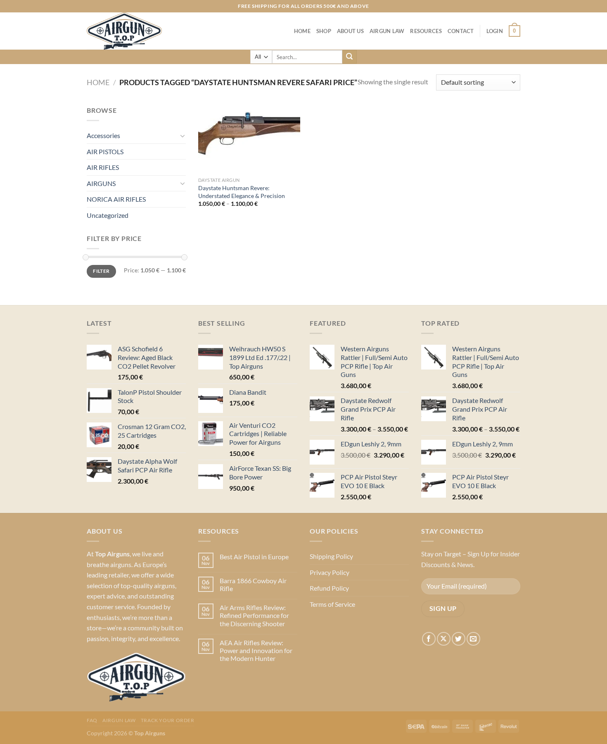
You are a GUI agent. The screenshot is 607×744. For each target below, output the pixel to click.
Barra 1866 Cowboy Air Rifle (253, 584)
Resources (425, 31)
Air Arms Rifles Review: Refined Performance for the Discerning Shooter (254, 615)
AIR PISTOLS (105, 151)
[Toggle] (182, 136)
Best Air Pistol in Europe (254, 556)
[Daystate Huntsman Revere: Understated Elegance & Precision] (249, 139)
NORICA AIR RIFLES (116, 199)
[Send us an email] (473, 639)
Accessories (103, 135)
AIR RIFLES (103, 167)
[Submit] (349, 57)
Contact (461, 31)
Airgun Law (387, 31)
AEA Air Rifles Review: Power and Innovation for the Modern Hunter (256, 650)
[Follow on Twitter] (458, 639)
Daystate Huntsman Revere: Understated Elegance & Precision (241, 191)
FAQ (92, 720)
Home (302, 31)
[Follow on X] (444, 639)
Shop (323, 31)
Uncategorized (107, 215)
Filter (101, 271)
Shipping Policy (331, 556)
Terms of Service (332, 604)
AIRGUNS (101, 183)
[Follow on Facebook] (429, 639)
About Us (350, 31)
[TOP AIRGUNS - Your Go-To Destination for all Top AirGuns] (128, 31)
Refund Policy (329, 588)
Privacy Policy (329, 572)
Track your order (167, 720)
